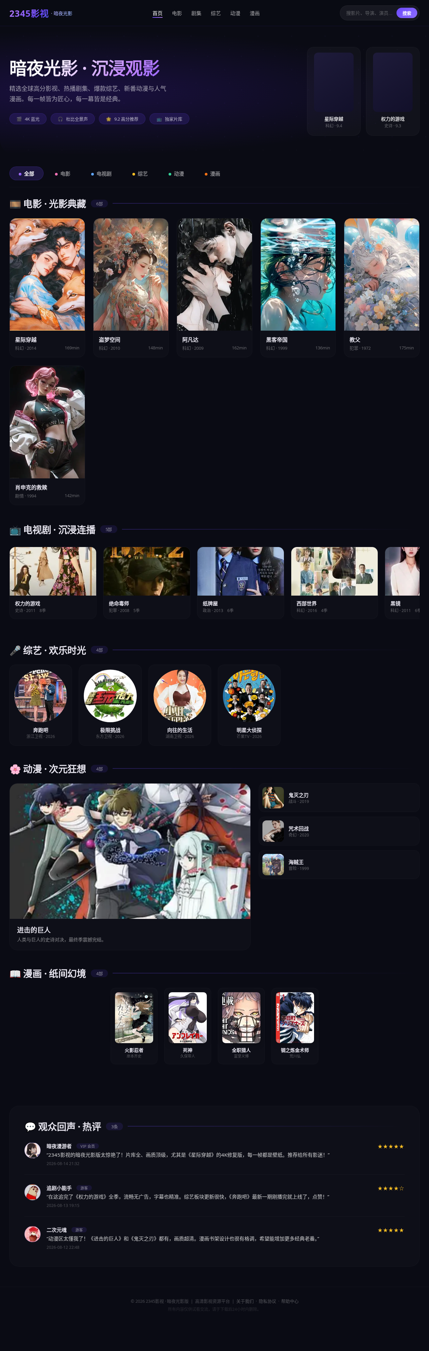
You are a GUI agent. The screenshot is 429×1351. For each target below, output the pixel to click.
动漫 (235, 13)
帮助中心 (290, 1301)
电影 (177, 13)
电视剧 (104, 174)
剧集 (196, 13)
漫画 (255, 13)
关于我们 (245, 1301)
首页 (157, 13)
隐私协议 (267, 1301)
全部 (29, 174)
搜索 (407, 13)
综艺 (216, 13)
